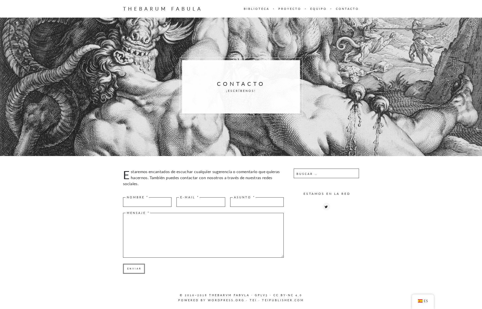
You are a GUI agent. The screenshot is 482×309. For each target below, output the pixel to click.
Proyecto (289, 9)
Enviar (134, 268)
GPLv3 (261, 295)
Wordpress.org (226, 300)
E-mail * (189, 197)
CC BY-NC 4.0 (287, 295)
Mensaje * (138, 212)
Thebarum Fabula (163, 8)
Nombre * (138, 197)
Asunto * (244, 197)
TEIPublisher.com (283, 300)
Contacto (347, 9)
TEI (253, 300)
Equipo (318, 9)
